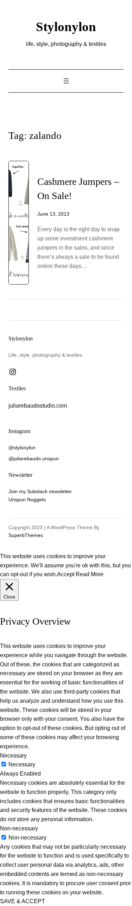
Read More (89, 574)
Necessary (21, 764)
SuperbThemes (25, 535)
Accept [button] (65, 574)
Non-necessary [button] (19, 828)
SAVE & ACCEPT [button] (22, 901)
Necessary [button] (13, 755)
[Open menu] (66, 81)
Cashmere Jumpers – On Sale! (78, 188)
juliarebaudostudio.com (37, 405)
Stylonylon (66, 26)
